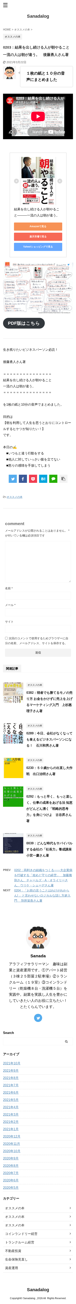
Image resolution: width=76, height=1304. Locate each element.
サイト (9, 621)
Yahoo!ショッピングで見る (38, 246)
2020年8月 (11, 1165)
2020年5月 (11, 1187)
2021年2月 (11, 1122)
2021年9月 (11, 1070)
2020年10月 (11, 1151)
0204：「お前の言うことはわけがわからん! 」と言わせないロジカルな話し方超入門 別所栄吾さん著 (42, 895)
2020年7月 (11, 1173)
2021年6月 (11, 1092)
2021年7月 (11, 1085)
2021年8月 (11, 1078)
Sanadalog (38, 16)
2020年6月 (11, 1180)
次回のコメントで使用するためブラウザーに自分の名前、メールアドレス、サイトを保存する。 (36, 641)
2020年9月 (11, 1158)
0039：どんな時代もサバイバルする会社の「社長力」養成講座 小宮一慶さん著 (50, 849)
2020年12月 (11, 1136)
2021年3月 (11, 1114)
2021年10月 (11, 1063)
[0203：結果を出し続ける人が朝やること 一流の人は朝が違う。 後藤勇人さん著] (43, 479)
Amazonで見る (38, 226)
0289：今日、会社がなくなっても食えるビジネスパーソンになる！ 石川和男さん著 (49, 739)
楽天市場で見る (38, 236)
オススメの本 (14, 496)
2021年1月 (11, 1129)
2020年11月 (11, 1143)
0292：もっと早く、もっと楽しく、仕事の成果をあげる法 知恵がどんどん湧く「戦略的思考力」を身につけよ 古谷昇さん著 (49, 809)
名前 (9, 588)
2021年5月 (11, 1100)
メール (10, 605)
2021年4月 (11, 1107)
